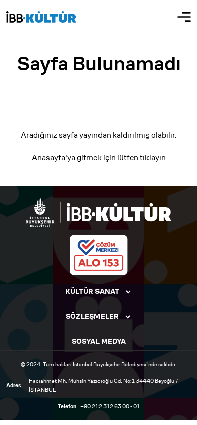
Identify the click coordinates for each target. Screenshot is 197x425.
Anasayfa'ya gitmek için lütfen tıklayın (99, 157)
